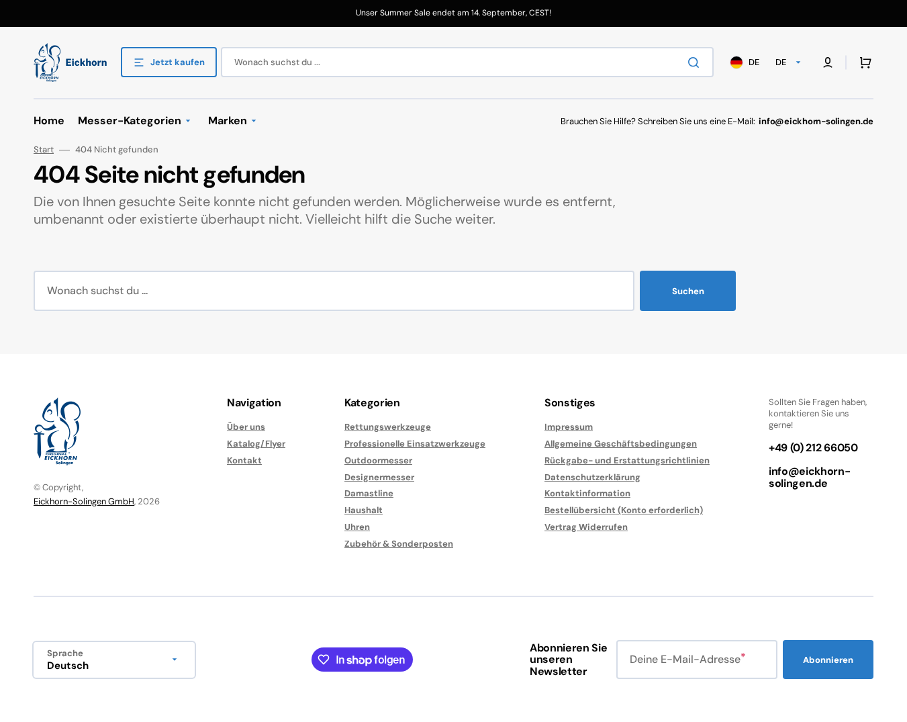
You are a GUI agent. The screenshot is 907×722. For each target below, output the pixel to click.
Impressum (568, 427)
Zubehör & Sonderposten (398, 543)
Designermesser (379, 477)
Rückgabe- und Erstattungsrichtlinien (627, 460)
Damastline (368, 493)
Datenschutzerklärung (592, 477)
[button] (862, 62)
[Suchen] (696, 62)
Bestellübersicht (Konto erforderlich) (623, 510)
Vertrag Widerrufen (586, 527)
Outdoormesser (378, 460)
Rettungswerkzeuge (387, 427)
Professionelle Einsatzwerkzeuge (414, 443)
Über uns (246, 427)
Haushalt (363, 510)
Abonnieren (828, 660)
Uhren (357, 527)
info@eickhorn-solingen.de (810, 477)
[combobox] (467, 62)
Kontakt (244, 460)
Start (44, 149)
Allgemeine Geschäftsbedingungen (620, 443)
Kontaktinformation (587, 493)
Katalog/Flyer (256, 443)
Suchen (688, 291)
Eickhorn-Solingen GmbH (84, 501)
